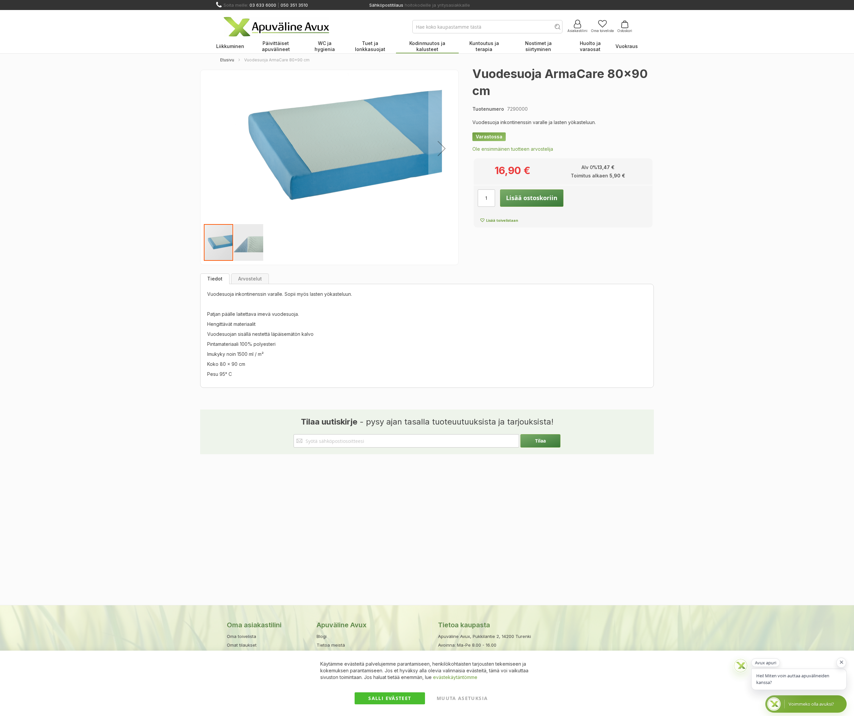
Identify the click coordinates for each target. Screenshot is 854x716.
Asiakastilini (577, 31)
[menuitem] (230, 46)
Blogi (322, 636)
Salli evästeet (389, 698)
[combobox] (487, 26)
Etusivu (227, 59)
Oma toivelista (602, 31)
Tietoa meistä (331, 645)
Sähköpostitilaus (386, 5)
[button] (441, 148)
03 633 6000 (263, 5)
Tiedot (215, 278)
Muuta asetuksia (462, 698)
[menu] (427, 46)
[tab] (215, 278)
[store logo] (276, 27)
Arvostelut (250, 278)
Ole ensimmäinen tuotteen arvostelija (512, 149)
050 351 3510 (294, 5)
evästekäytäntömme (455, 677)
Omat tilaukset (242, 645)
